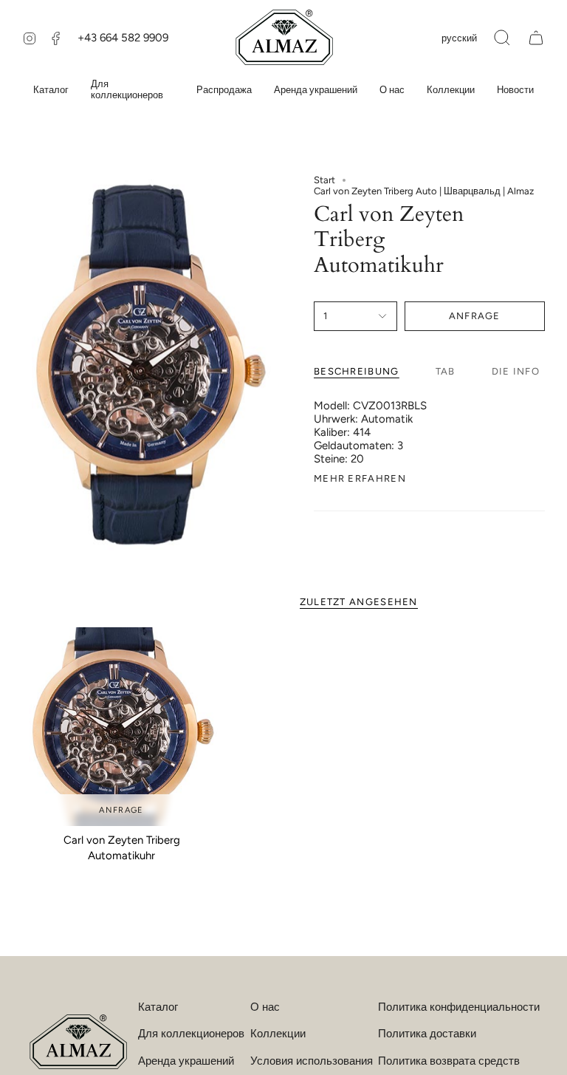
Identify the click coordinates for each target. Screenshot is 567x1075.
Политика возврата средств (449, 1061)
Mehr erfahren (360, 478)
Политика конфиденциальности (459, 1007)
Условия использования (311, 1061)
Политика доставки (427, 1033)
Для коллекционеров (191, 1033)
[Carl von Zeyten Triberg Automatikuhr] (121, 726)
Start (324, 179)
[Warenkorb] (536, 37)
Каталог (158, 1007)
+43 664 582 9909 (123, 37)
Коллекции (278, 1033)
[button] (502, 37)
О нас (265, 1007)
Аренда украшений (186, 1061)
